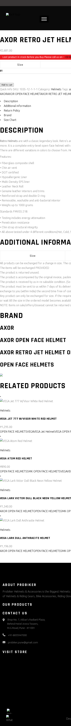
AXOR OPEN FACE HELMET (23, 93)
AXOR (3, 93)
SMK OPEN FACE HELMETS (43, 471)
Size (20, 64)
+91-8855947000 (17, 635)
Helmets (56, 89)
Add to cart (6, 85)
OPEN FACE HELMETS (13, 431)
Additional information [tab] (17, 105)
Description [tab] (11, 101)
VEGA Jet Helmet (44, 431)
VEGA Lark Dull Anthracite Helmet (25, 538)
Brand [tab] (7, 115)
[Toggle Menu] (44, 19)
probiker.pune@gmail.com (23, 642)
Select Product (11, 405)
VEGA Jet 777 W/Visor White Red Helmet (28, 419)
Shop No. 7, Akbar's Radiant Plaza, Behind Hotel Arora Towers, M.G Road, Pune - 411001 (26, 623)
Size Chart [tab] (10, 119)
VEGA (30, 431)
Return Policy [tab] (12, 110)
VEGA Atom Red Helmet (16, 458)
